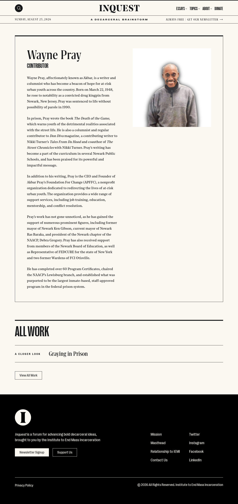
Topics (194, 8)
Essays (180, 8)
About (206, 8)
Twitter (194, 434)
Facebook (196, 451)
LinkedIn (195, 459)
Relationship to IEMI (165, 451)
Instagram (196, 442)
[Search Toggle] (19, 8)
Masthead (158, 442)
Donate (219, 8)
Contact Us (159, 459)
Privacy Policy (24, 485)
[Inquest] (119, 9)
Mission (156, 434)
